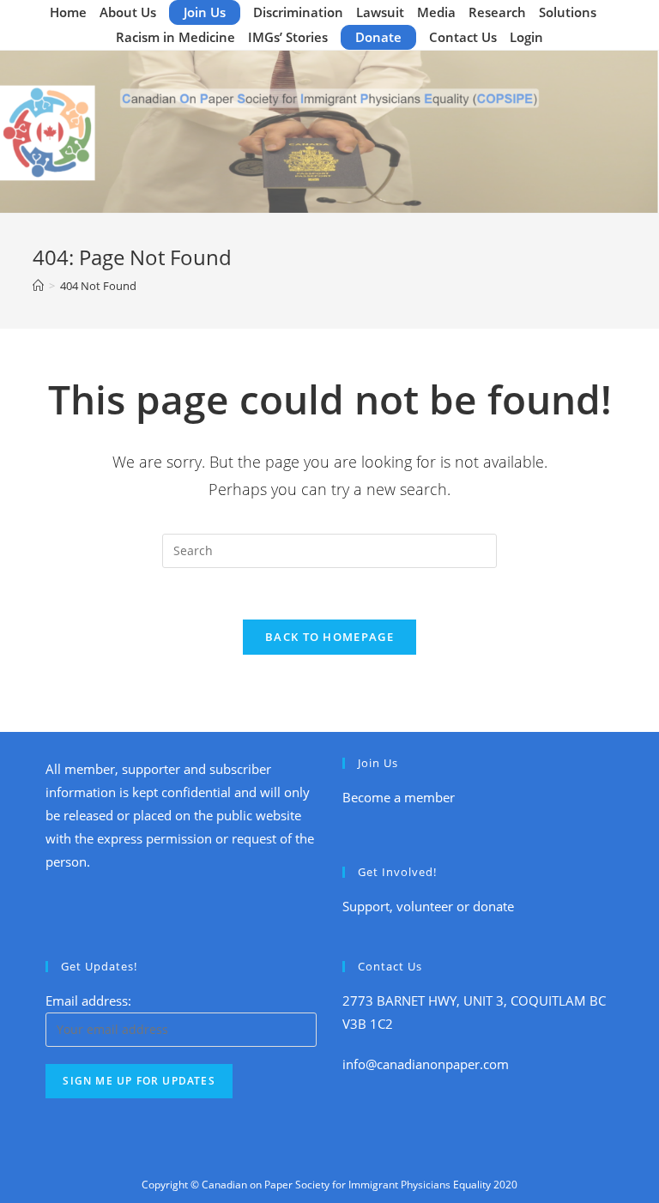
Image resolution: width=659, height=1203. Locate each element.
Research (497, 12)
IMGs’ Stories (288, 36)
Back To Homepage (329, 636)
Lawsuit (380, 12)
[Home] (38, 285)
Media (436, 12)
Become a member (398, 797)
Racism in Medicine (175, 36)
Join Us (205, 12)
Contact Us (463, 36)
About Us (128, 12)
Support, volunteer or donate (428, 906)
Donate (378, 36)
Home (68, 12)
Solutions (567, 12)
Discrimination (298, 12)
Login (526, 36)
